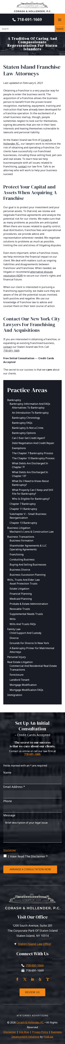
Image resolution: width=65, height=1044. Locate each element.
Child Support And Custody (25, 633)
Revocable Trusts (20, 609)
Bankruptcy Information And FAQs (30, 404)
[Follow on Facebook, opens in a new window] (17, 979)
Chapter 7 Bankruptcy (23, 504)
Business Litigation (18, 528)
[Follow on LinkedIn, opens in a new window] (32, 979)
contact (22, 166)
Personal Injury (16, 657)
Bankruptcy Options (24, 433)
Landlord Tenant (19, 679)
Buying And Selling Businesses (28, 564)
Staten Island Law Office (34, 944)
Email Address (14, 787)
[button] (59, 19)
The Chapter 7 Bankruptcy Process (32, 453)
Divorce (14, 638)
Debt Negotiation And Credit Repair (33, 443)
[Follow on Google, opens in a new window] (47, 979)
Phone (7, 801)
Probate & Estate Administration (29, 604)
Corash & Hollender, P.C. (30, 1022)
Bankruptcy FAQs (22, 423)
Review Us (32, 992)
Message (9, 815)
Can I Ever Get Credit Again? (28, 438)
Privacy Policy (40, 1032)
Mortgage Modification (23, 685)
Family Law (14, 629)
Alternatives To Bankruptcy (28, 407)
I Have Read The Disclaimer (28, 856)
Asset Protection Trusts (23, 583)
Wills (13, 619)
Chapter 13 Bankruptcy (23, 523)
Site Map (24, 1032)
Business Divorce (20, 569)
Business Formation (21, 540)
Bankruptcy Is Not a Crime (27, 428)
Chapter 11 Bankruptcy (23, 509)
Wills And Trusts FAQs (23, 624)
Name (7, 772)
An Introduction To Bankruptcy (30, 412)
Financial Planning (21, 593)
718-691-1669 (29, 19)
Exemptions (19, 448)
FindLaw (48, 1036)
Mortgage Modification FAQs (26, 690)
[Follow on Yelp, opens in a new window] (40, 979)
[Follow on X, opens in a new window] (25, 979)
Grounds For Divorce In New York (29, 643)
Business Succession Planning (27, 574)
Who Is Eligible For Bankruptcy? (31, 498)
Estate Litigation (19, 588)
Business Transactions (20, 536)
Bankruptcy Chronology (26, 417)
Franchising (17, 554)
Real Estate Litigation (20, 662)
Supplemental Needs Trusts (26, 614)
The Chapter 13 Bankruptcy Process (33, 458)
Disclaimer (9, 850)
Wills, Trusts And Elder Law (23, 579)
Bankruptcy (14, 400)
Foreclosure (17, 674)
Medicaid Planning (21, 598)
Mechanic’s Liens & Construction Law (32, 531)
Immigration (14, 695)
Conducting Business (22, 559)
